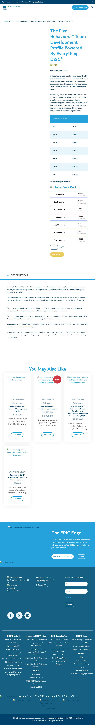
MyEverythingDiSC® (13, 649)
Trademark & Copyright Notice (81, 674)
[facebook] (10, 615)
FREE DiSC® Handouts (81, 649)
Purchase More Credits (61, 556)
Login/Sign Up (81, 7)
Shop (12, 21)
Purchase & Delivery (81, 664)
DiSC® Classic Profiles (59, 636)
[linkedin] (28, 615)
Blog (81, 657)
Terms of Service (82, 670)
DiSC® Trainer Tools (59, 658)
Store (82, 667)
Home (6, 21)
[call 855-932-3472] (92, 2)
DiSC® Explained (13, 636)
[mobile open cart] (92, 7)
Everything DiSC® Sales (36, 649)
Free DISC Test (81, 660)
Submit (69, 605)
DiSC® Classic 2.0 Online (59, 640)
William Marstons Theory (13, 669)
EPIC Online (36, 671)
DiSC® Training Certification (82, 640)
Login (81, 556)
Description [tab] (19, 275)
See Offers (39, 2)
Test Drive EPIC (36, 687)
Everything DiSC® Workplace (36, 640)
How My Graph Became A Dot (13, 659)
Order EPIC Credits (36, 678)
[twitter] (19, 615)
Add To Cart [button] (17, 434)
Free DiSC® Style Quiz (13, 640)
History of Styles (13, 665)
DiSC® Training (81, 636)
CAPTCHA (69, 598)
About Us (81, 654)
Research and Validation (81, 646)
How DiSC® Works (13, 643)
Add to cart (56, 254)
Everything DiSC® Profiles (36, 636)
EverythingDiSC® (13, 646)
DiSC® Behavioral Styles (13, 662)
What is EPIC (36, 674)
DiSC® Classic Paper (59, 655)
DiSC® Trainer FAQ (81, 643)
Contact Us (42, 585)
